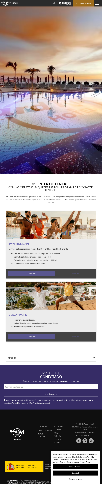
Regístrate (51, 394)
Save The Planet (57, 441)
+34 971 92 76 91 (88, 433)
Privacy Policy (85, 462)
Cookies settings (75, 479)
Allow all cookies (75, 467)
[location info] (54, 3)
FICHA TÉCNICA (57, 434)
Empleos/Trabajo (44, 430)
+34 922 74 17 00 (87, 435)
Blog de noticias (41, 435)
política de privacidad (42, 403)
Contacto (42, 427)
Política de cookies (59, 428)
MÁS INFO (12, 358)
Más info (75, 273)
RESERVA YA (31, 273)
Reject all (75, 473)
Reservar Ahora (83, 3)
